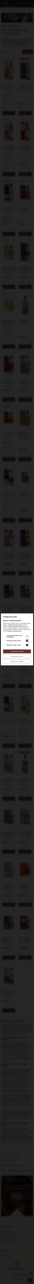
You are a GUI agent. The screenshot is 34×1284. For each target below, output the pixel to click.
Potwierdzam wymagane (17, 661)
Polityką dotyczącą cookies (15, 624)
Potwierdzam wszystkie (17, 651)
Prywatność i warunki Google (14, 630)
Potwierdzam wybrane (17, 656)
